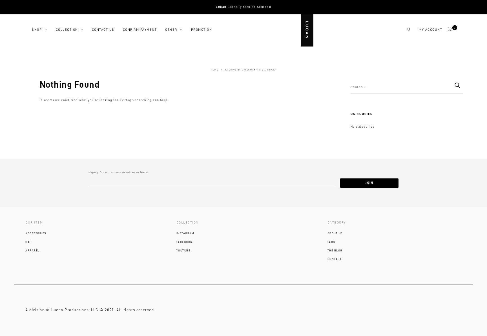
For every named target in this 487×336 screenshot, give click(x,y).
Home (214, 69)
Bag (28, 242)
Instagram (185, 233)
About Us (335, 233)
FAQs (331, 242)
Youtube (183, 250)
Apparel (32, 250)
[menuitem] (44, 29)
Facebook (184, 242)
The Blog (334, 250)
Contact (334, 259)
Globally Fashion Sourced (243, 6)
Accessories (35, 233)
